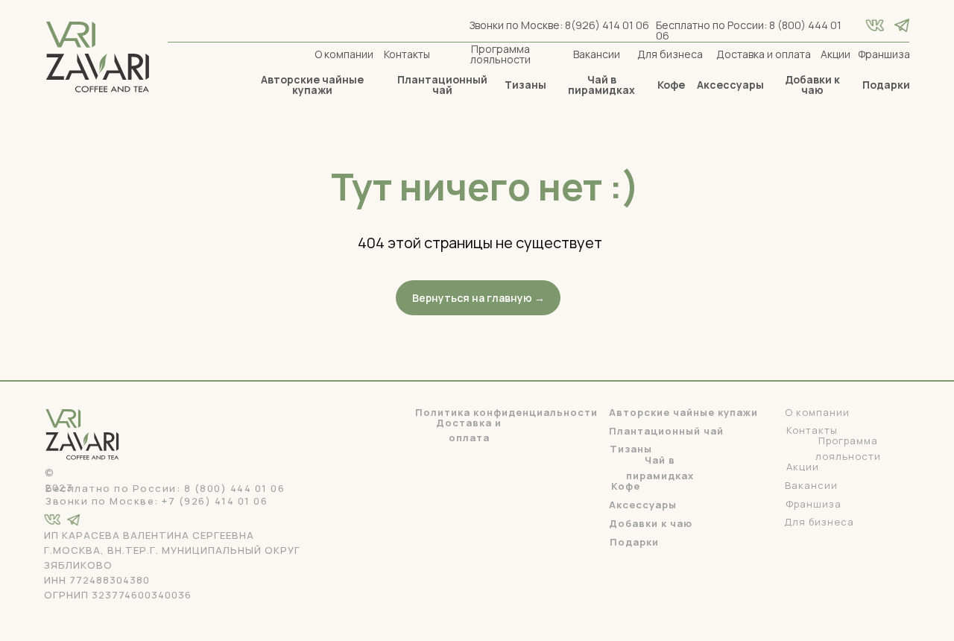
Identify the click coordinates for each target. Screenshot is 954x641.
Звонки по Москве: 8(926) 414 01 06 (559, 25)
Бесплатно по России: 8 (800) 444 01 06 (748, 30)
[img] (901, 25)
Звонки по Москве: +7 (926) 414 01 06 (156, 501)
